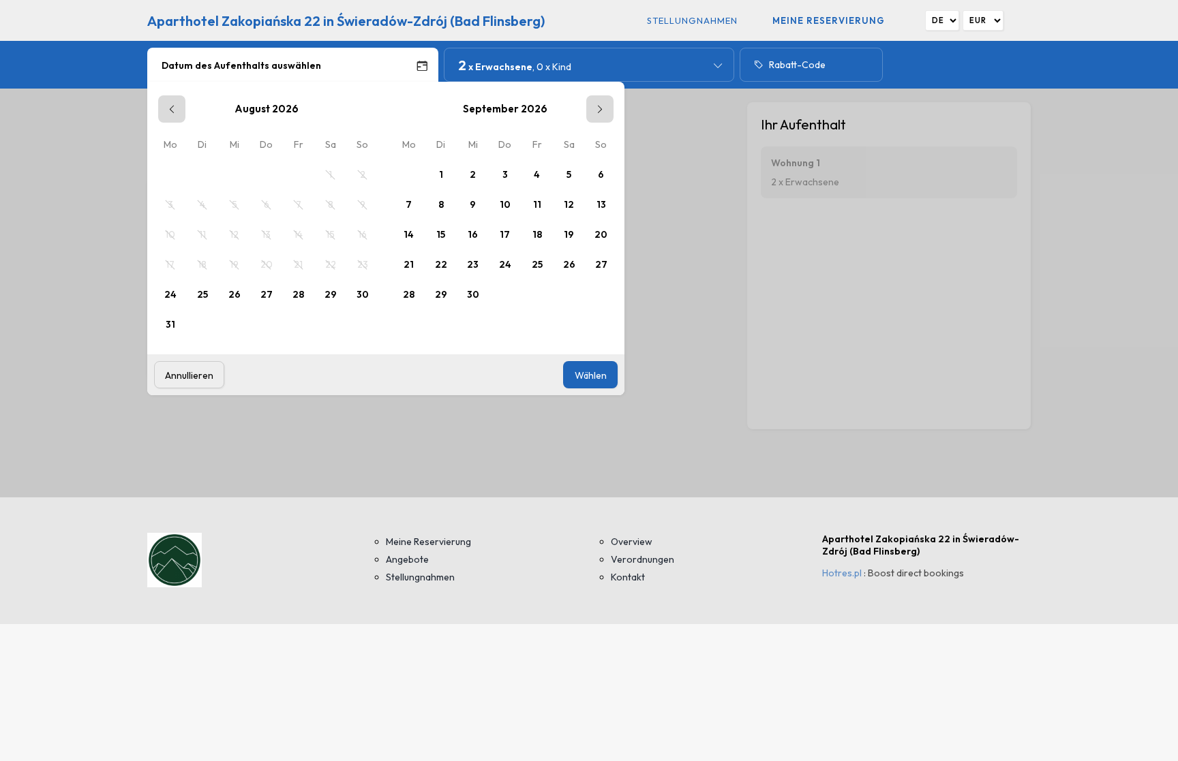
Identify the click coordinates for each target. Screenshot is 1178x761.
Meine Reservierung (828, 20)
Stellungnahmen (692, 20)
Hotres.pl (842, 573)
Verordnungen (642, 559)
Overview (631, 541)
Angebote (407, 559)
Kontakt (628, 577)
